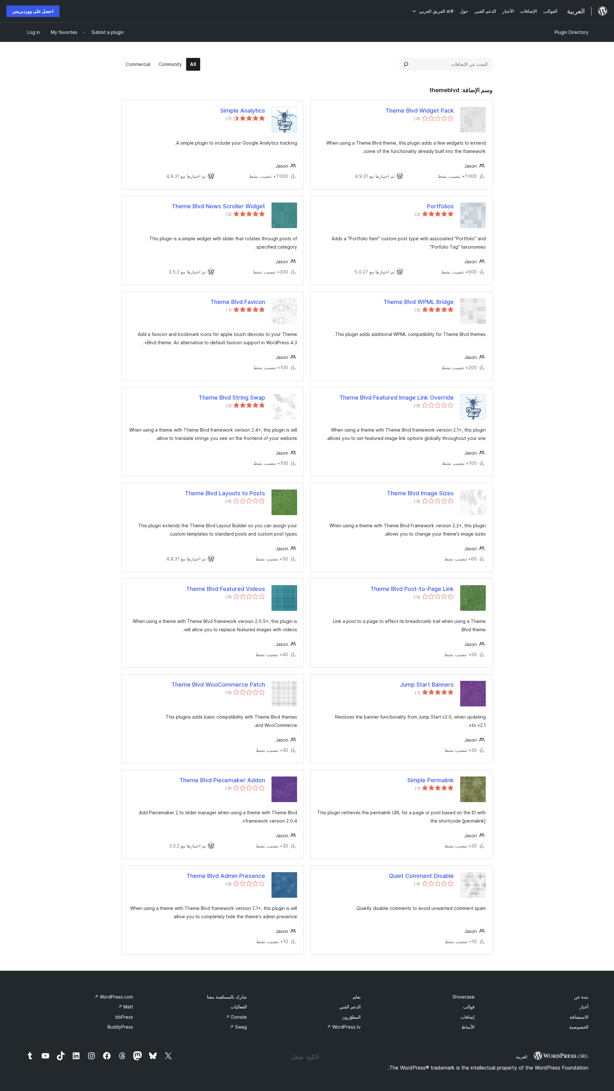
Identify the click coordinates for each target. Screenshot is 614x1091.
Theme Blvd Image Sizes (420, 493)
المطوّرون (351, 1017)
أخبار (583, 1006)
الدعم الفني (350, 1006)
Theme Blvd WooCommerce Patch (218, 684)
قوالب (469, 1006)
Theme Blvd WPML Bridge (418, 302)
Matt (125, 1006)
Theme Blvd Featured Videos (225, 588)
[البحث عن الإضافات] (405, 64)
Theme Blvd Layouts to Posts (225, 493)
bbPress (124, 1017)
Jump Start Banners (427, 684)
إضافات (467, 1017)
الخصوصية (578, 1027)
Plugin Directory (571, 32)
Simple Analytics (242, 110)
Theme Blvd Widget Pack (419, 110)
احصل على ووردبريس (32, 11)
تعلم (357, 996)
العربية (521, 1056)
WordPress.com (113, 996)
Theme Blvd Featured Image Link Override (396, 397)
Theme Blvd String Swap (232, 397)
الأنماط (468, 1027)
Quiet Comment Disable (421, 875)
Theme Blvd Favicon (237, 302)
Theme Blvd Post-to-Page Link (412, 588)
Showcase (464, 996)
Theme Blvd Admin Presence (225, 875)
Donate (236, 1017)
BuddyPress (120, 1027)
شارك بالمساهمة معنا (227, 996)
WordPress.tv (344, 1027)
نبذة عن (581, 996)
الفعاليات (239, 1006)
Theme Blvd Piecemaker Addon (222, 780)
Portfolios (440, 206)
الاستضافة (579, 1017)
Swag (238, 1027)
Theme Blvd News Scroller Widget (218, 206)
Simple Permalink (430, 780)
